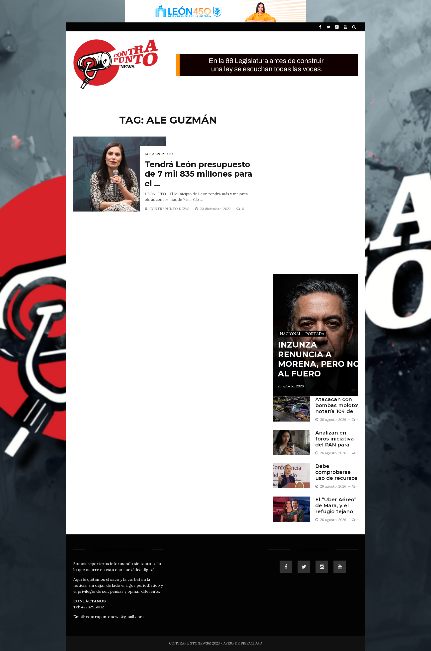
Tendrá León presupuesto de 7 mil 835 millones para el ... (198, 173)
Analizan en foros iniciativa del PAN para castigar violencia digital (336, 445)
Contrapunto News (169, 209)
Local (151, 154)
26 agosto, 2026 (291, 386)
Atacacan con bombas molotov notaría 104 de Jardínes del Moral (337, 411)
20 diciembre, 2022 (216, 209)
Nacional (290, 333)
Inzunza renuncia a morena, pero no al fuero (319, 359)
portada (165, 154)
